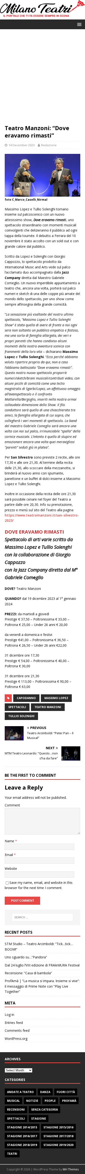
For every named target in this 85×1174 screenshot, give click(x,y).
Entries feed (14, 1022)
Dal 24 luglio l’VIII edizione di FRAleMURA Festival (42, 965)
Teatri (12, 1154)
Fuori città (66, 1092)
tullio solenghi (21, 716)
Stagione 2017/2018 (58, 1136)
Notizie (32, 1101)
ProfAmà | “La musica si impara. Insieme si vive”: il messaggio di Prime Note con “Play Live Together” (42, 986)
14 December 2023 (21, 145)
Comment (12, 805)
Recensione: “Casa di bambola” (28, 973)
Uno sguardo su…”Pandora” (26, 957)
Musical (13, 1101)
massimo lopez (56, 698)
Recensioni (16, 1110)
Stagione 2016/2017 (22, 1136)
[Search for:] (42, 917)
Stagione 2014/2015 (22, 1127)
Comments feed (17, 1030)
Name (10, 841)
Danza (45, 1092)
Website (11, 868)
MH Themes (71, 1169)
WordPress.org (16, 1038)
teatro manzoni (47, 707)
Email (9, 854)
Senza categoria (44, 1110)
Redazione (49, 145)
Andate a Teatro (20, 1092)
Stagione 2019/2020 (58, 1145)
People (50, 1101)
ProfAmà (69, 1101)
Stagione (38, 1119)
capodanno (26, 698)
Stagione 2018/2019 (22, 1145)
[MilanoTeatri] (42, 16)
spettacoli (17, 707)
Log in (9, 1014)
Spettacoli (16, 1119)
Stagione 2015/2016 (58, 1127)
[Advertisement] (42, 79)
